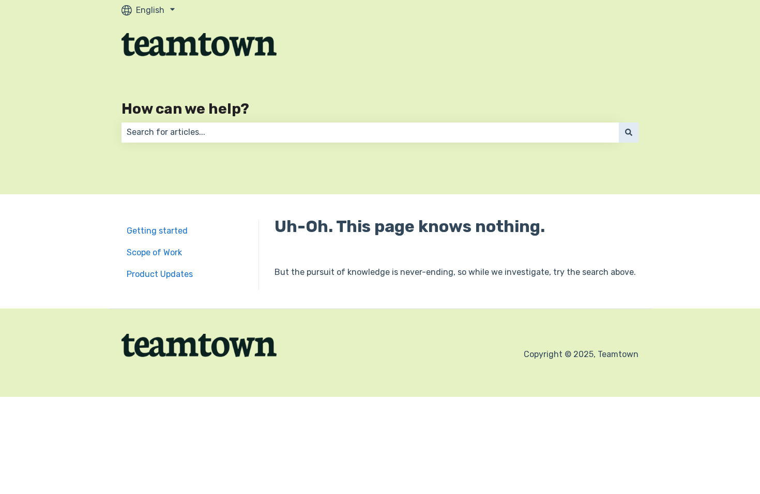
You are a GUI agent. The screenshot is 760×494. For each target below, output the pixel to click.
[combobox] (370, 132)
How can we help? (185, 108)
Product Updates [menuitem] (160, 274)
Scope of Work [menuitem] (154, 252)
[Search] (629, 132)
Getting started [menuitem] (157, 231)
